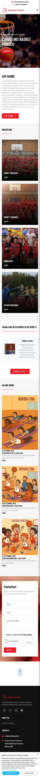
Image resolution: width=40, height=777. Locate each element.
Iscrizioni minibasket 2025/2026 (14, 558)
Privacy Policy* (27, 635)
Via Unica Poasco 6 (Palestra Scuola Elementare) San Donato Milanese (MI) (14, 743)
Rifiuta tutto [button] (29, 773)
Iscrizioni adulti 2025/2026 (12, 506)
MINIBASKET (8, 261)
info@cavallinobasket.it (21, 2)
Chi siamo (9, 116)
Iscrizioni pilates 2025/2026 (12, 453)
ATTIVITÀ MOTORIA (11, 305)
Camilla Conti (27, 341)
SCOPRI (6, 177)
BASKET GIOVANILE (11, 217)
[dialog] (20, 764)
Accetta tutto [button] (11, 773)
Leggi (4, 460)
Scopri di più (19, 371)
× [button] (38, 754)
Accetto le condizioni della (19, 635)
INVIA (9, 650)
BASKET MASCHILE (11, 173)
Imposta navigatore (21, 4)
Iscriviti (7, 51)
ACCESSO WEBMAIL (8, 723)
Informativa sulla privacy (9, 770)
